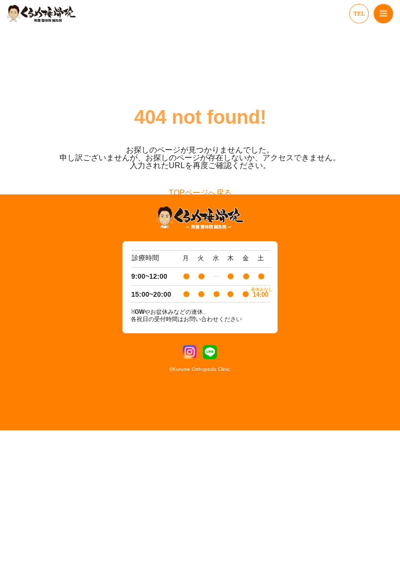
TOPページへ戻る (200, 193)
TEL (359, 14)
